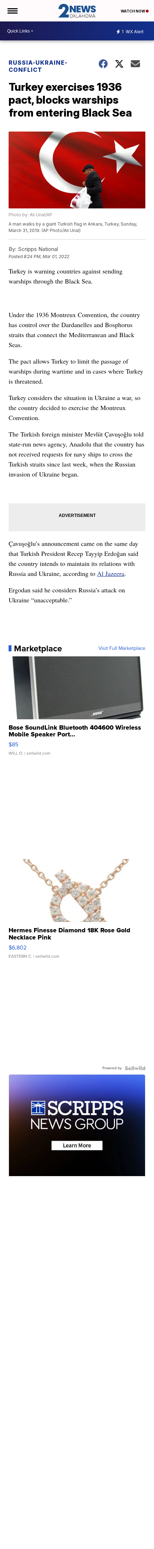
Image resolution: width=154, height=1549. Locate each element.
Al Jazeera (110, 573)
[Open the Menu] (12, 11)
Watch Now (133, 11)
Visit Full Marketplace (121, 648)
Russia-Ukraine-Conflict (38, 66)
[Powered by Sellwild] (135, 1068)
